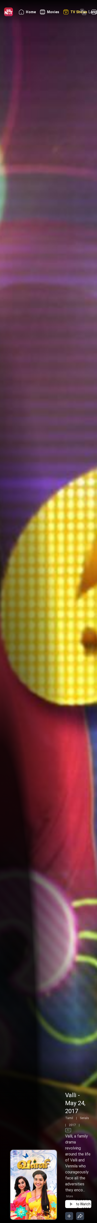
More (69, 1196)
